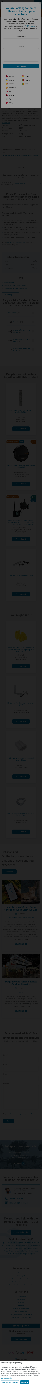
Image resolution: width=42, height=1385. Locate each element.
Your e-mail (20, 37)
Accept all (24, 1382)
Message (21, 46)
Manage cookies (6, 1378)
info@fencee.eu (29, 26)
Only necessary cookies (10, 1382)
